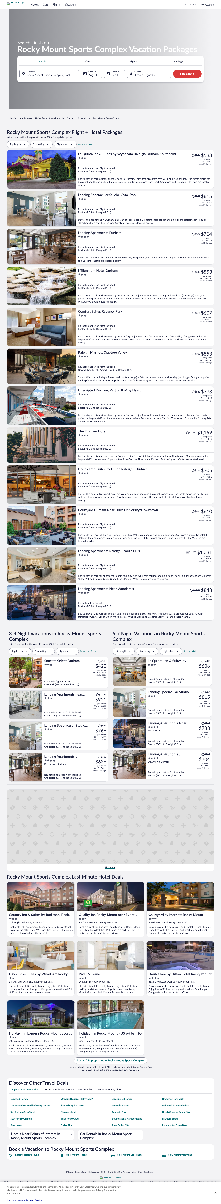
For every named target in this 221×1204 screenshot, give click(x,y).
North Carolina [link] (67, 118)
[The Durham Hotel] (145, 445)
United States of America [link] (46, 118)
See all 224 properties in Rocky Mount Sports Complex (110, 1060)
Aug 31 (92, 75)
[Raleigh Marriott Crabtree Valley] (145, 366)
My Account (207, 5)
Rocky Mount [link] (84, 118)
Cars (45, 4)
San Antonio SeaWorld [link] (22, 1112)
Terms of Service (34, 1200)
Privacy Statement (15, 1200)
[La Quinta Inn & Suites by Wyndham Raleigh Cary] (179, 671)
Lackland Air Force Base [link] (174, 1125)
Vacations (71, 4)
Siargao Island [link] (68, 1112)
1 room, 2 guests (144, 75)
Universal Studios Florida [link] (175, 1105)
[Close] (215, 1192)
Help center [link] (93, 1172)
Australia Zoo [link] (119, 1112)
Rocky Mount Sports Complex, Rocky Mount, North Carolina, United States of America (53, 75)
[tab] (42, 61)
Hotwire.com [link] (15, 118)
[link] (34, 1155)
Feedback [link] (148, 1172)
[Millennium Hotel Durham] (145, 286)
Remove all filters (86, 144)
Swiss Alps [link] (66, 1125)
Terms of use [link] (80, 1172)
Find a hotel (187, 73)
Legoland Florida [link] (19, 1099)
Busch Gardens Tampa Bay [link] (176, 1112)
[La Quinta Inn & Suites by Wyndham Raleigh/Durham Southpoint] (145, 169)
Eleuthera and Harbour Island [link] (127, 1119)
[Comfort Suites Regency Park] (145, 327)
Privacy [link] (69, 1172)
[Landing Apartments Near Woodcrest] (145, 603)
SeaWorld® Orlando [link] (21, 1119)
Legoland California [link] (122, 1099)
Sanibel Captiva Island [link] (72, 1105)
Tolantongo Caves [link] (70, 1119)
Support (192, 4)
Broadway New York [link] (172, 1099)
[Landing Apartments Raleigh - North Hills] (145, 565)
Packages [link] (28, 118)
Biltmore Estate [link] (170, 1119)
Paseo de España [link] (120, 1105)
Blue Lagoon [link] (16, 1125)
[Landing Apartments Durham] (145, 247)
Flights (56, 4)
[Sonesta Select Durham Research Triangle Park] (75, 672)
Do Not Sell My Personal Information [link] (125, 1172)
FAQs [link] (103, 1172)
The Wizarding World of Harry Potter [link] (30, 1105)
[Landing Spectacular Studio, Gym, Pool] (145, 209)
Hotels (35, 4)
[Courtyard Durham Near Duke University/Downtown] (145, 525)
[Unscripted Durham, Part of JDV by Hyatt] (145, 405)
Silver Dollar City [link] (120, 1125)
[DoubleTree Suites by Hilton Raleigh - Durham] (145, 484)
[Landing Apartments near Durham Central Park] (75, 704)
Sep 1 (115, 75)
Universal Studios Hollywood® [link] (77, 1099)
